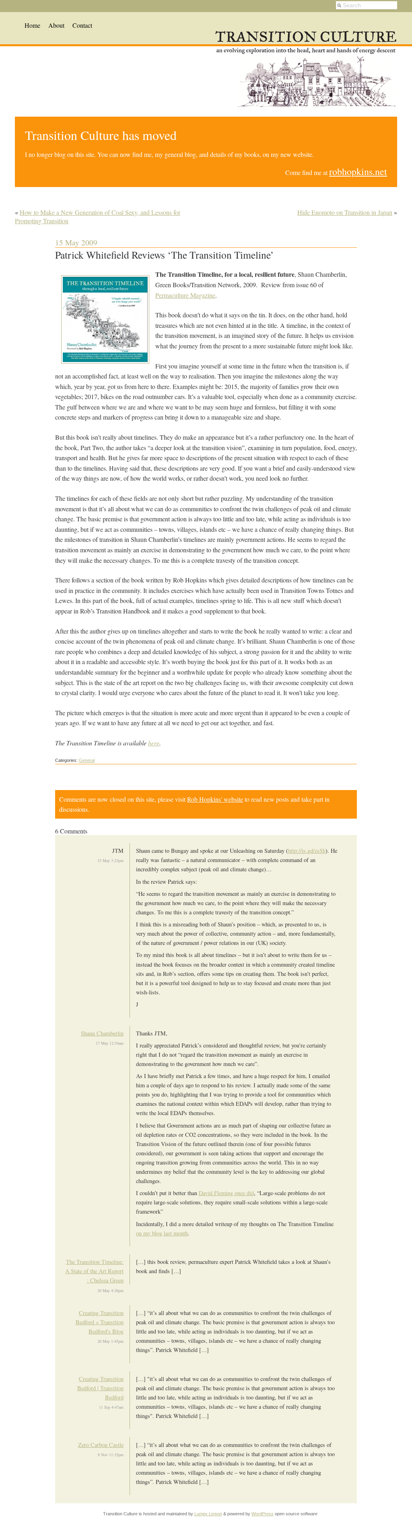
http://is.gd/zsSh (306, 850)
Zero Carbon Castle (101, 1445)
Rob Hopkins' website (215, 799)
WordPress (262, 1513)
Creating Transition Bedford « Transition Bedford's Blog (100, 1322)
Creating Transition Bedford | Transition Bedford (100, 1388)
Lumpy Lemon (208, 1513)
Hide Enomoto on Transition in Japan (344, 212)
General (87, 760)
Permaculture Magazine (185, 295)
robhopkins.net (358, 171)
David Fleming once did (226, 1193)
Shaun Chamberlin (102, 1033)
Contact (82, 25)
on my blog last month (162, 1233)
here (153, 743)
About (56, 25)
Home (32, 25)
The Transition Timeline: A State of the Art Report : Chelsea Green (94, 1271)
